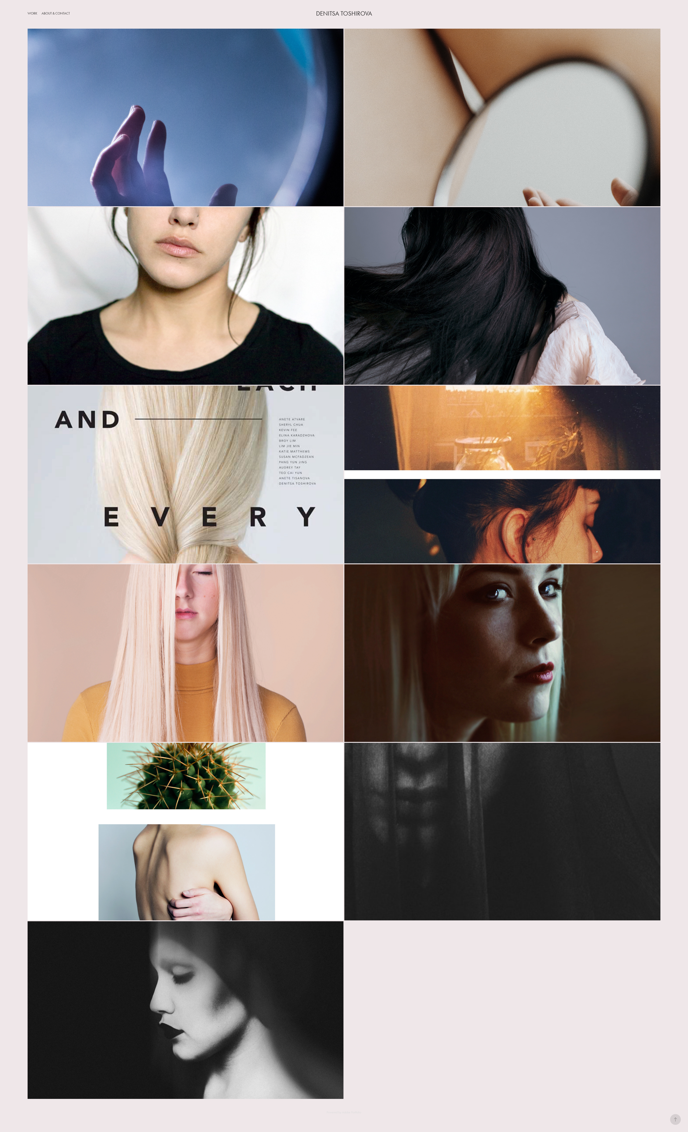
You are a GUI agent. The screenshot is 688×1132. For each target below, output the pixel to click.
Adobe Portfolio (351, 1112)
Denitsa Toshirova (344, 13)
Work (32, 13)
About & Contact (56, 13)
